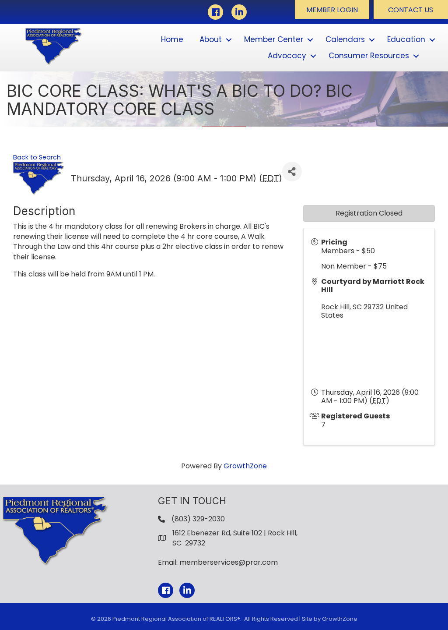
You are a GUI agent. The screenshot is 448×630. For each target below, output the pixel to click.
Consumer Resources (369, 55)
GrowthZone (245, 466)
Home (172, 39)
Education (406, 39)
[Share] (292, 171)
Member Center (273, 39)
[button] (332, 9)
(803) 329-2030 (198, 519)
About (211, 39)
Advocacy (287, 55)
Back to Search (37, 157)
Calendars (345, 39)
